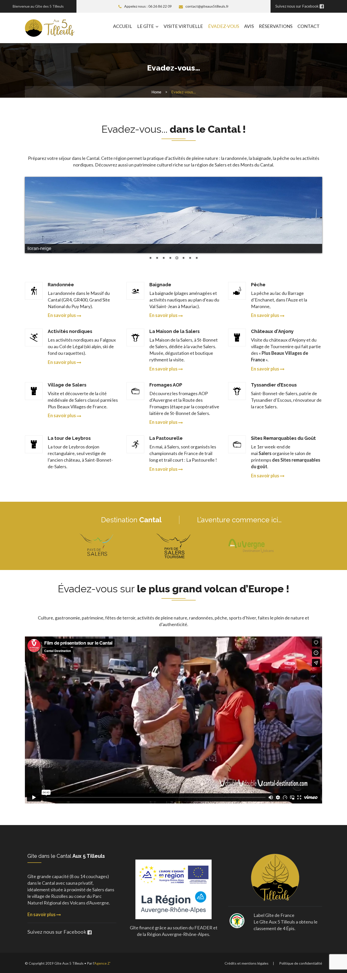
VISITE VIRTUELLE (183, 26)
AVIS (249, 26)
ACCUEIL (122, 26)
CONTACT (308, 26)
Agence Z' (102, 963)
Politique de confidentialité (300, 963)
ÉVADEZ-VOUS (223, 26)
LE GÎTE (145, 26)
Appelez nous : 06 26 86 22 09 (148, 6)
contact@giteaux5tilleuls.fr (207, 6)
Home (156, 92)
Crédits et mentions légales (247, 963)
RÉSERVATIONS (275, 26)
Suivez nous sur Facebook (57, 932)
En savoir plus (41, 914)
